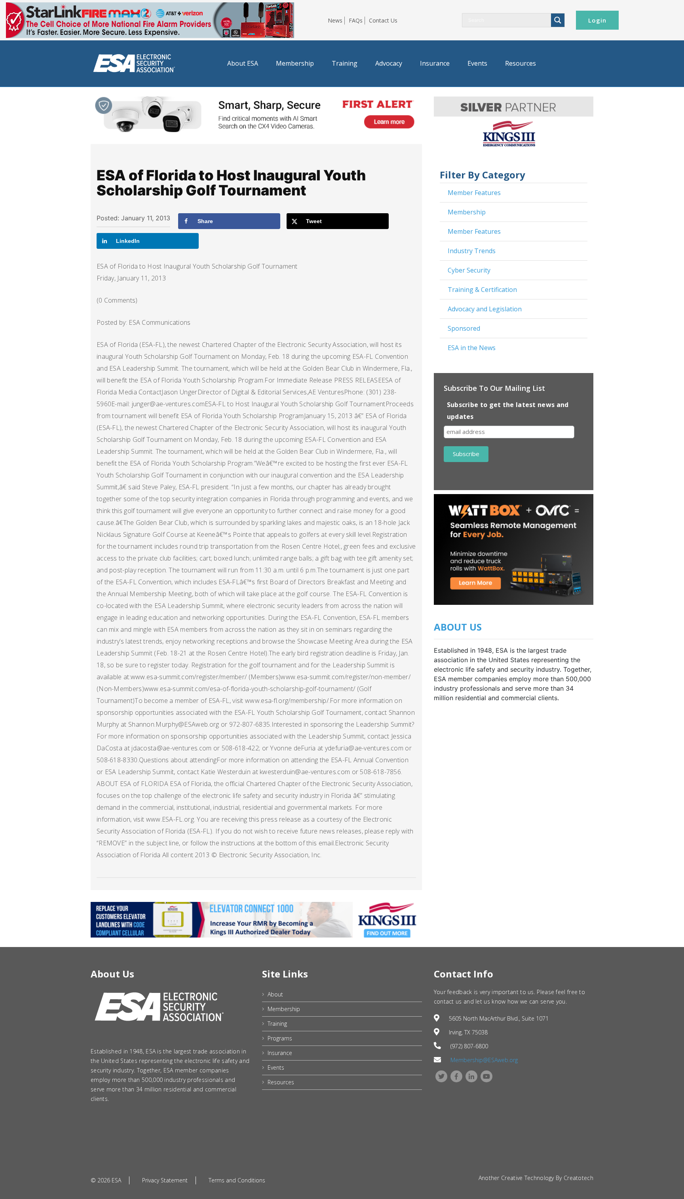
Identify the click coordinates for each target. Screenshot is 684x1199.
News (335, 20)
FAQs (356, 20)
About (275, 994)
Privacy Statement (165, 1180)
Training (344, 63)
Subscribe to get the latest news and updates (508, 410)
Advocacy (388, 63)
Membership (295, 63)
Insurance (435, 63)
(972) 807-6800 (469, 1046)
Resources (520, 63)
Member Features (474, 192)
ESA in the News (472, 347)
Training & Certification (482, 289)
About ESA (242, 63)
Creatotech (578, 1178)
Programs (280, 1038)
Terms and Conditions (237, 1180)
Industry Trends (472, 250)
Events (477, 63)
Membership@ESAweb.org (484, 1060)
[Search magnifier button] (557, 20)
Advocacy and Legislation (485, 309)
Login (597, 20)
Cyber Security (469, 270)
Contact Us (383, 20)
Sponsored (464, 328)
